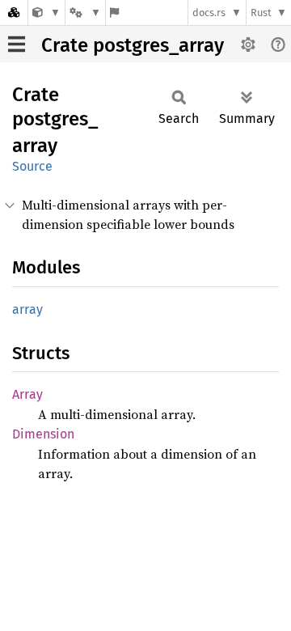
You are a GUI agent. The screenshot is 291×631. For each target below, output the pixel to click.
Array (27, 394)
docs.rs (209, 12)
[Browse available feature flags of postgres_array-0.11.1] (114, 12)
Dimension (43, 434)
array (27, 309)
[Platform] (84, 12)
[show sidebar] (16, 44)
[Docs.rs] (13, 12)
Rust (261, 12)
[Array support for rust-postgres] (46, 12)
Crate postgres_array (132, 45)
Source (32, 166)
